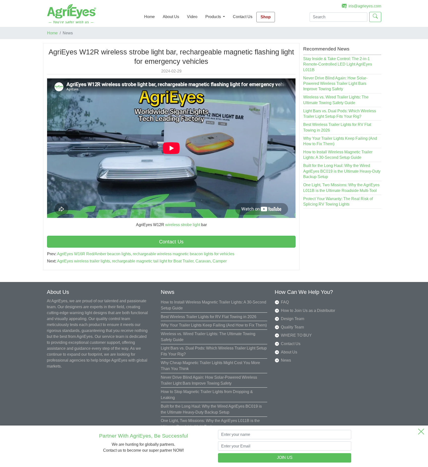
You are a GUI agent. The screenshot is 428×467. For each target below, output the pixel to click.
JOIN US (285, 458)
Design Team (292, 319)
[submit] (375, 17)
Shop (266, 17)
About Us (171, 17)
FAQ (285, 302)
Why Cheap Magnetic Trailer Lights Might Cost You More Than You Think (210, 366)
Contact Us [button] (171, 241)
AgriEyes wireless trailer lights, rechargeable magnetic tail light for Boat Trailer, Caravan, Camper (142, 261)
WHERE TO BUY (296, 335)
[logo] (71, 13)
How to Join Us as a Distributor (308, 310)
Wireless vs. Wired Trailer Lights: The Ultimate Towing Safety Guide (208, 337)
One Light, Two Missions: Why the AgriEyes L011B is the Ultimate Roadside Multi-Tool (210, 424)
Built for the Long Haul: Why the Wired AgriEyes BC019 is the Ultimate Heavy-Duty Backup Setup (341, 171)
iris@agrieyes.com (364, 6)
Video (192, 17)
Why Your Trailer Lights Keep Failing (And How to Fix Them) (214, 325)
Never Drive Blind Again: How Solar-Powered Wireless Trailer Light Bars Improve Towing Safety (335, 83)
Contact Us (242, 17)
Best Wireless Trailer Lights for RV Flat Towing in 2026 (208, 317)
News (286, 360)
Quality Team (292, 327)
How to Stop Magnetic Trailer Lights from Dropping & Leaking (207, 395)
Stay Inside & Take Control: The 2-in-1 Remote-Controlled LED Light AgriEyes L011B (337, 64)
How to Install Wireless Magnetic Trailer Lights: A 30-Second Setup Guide (213, 305)
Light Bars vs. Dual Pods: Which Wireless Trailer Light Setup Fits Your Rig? (214, 351)
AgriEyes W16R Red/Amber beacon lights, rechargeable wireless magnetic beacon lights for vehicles (145, 254)
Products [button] (213, 17)
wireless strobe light (182, 225)
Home (149, 17)
